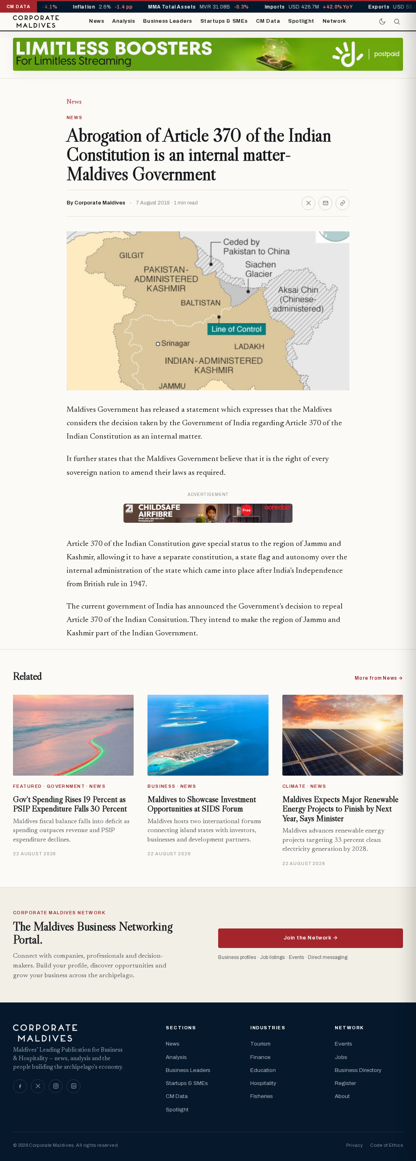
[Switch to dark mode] (382, 21)
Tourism (260, 1044)
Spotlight (301, 21)
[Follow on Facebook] (20, 1086)
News (96, 21)
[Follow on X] (38, 1086)
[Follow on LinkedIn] (73, 1086)
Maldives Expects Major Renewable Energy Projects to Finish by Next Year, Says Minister (340, 809)
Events (343, 1044)
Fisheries (261, 1096)
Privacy (354, 1145)
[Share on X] (308, 203)
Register (345, 1083)
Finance (260, 1057)
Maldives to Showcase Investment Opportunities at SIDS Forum (201, 804)
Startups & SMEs (224, 21)
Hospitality (263, 1083)
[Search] (397, 21)
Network (334, 21)
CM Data (268, 21)
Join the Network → (311, 938)
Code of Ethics (386, 1145)
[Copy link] (342, 203)
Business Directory (358, 1070)
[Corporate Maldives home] (36, 21)
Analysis (123, 21)
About (342, 1096)
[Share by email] (325, 203)
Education (263, 1070)
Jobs (341, 1057)
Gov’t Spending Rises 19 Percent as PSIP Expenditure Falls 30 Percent (70, 804)
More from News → (379, 678)
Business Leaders (167, 21)
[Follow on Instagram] (56, 1086)
